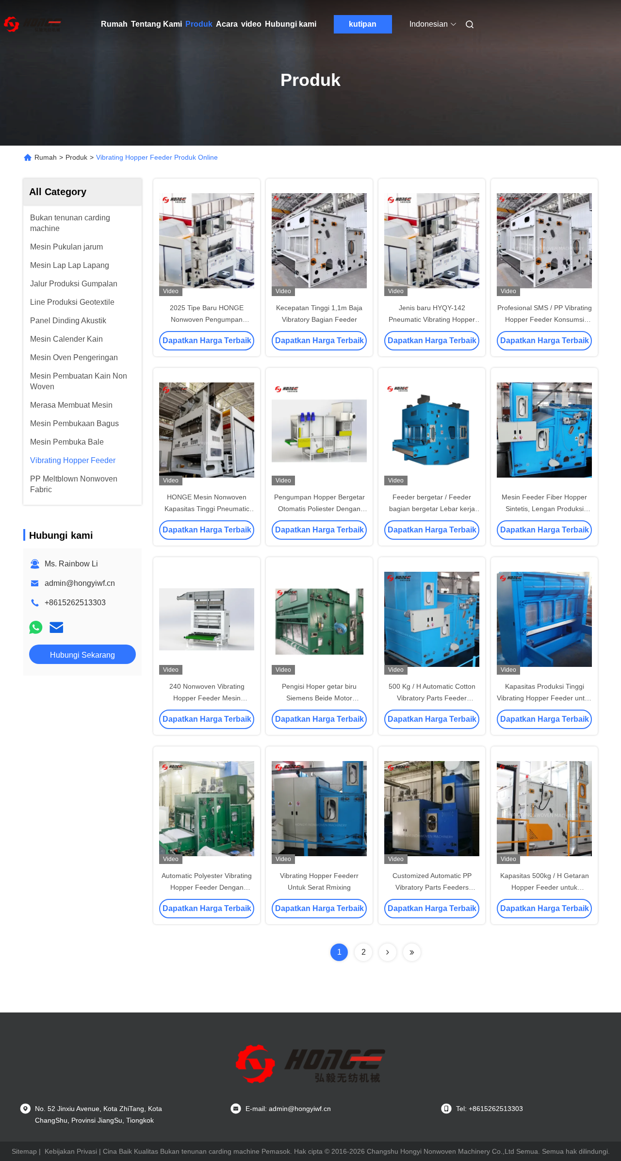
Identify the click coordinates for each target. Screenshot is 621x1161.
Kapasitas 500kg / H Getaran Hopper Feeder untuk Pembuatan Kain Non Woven (544, 887)
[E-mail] (56, 627)
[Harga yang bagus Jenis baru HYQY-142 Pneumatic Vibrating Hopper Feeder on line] (431, 240)
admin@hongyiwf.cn (80, 583)
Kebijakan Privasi (71, 1151)
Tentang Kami (156, 24)
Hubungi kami (290, 24)
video (251, 24)
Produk (198, 24)
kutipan (362, 24)
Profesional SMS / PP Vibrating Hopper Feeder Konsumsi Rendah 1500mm (544, 319)
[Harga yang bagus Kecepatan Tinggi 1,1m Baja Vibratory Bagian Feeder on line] (319, 240)
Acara (227, 24)
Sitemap (24, 1151)
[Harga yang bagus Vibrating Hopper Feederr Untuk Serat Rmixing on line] (319, 808)
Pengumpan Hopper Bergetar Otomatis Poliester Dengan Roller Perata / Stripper (319, 508)
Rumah (114, 24)
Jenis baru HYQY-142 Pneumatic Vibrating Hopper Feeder (432, 319)
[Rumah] (33, 24)
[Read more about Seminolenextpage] (387, 952)
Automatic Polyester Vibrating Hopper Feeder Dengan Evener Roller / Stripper (207, 887)
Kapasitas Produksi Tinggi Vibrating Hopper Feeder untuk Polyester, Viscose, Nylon (544, 697)
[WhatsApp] (36, 627)
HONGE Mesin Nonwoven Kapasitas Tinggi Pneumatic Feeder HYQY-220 (206, 508)
